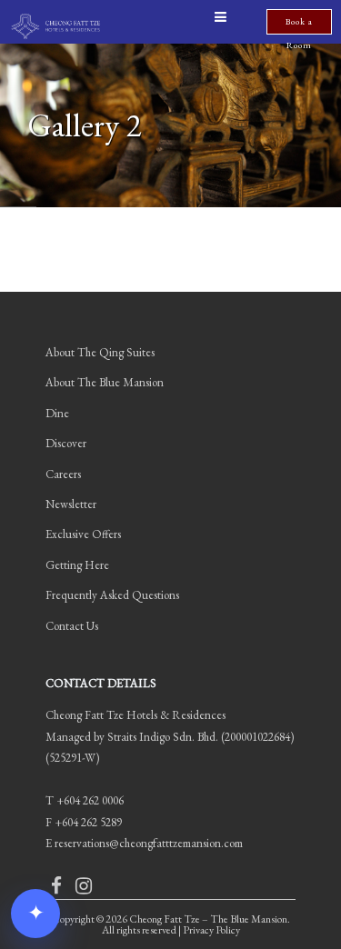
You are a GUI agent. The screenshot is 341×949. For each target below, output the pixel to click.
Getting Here (77, 565)
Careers (63, 474)
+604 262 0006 (90, 800)
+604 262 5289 (88, 822)
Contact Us (71, 626)
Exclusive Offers (83, 534)
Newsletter (70, 504)
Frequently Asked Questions (112, 595)
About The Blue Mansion (104, 382)
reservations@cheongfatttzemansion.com (149, 843)
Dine (57, 413)
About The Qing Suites (100, 352)
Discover (65, 443)
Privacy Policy (211, 930)
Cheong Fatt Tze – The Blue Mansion (208, 919)
